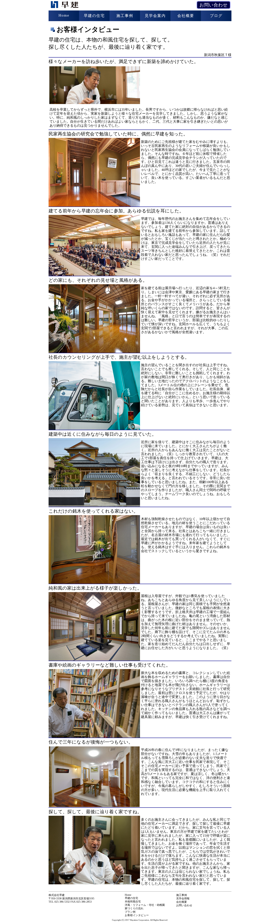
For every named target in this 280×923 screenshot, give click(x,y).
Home (63, 15)
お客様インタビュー (137, 915)
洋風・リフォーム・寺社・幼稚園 (145, 905)
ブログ (216, 16)
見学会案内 (155, 16)
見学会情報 (183, 898)
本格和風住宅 (133, 901)
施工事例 (124, 16)
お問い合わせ (213, 4)
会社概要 (185, 16)
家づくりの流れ (134, 908)
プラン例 (130, 911)
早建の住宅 (94, 16)
